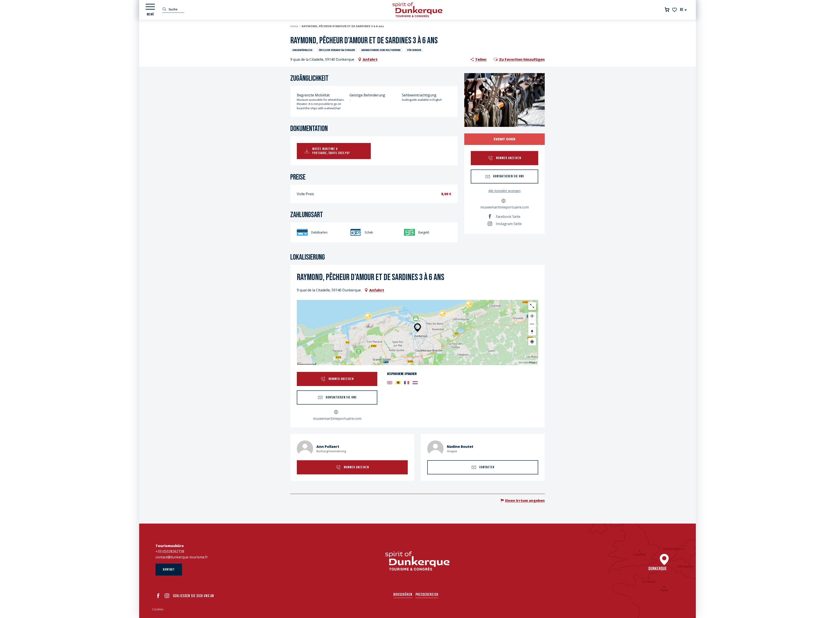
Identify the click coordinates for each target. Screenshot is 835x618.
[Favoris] (675, 10)
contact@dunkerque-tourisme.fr (181, 557)
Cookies (158, 609)
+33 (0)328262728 (169, 551)
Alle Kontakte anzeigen (504, 191)
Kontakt (169, 570)
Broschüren (402, 594)
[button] (683, 10)
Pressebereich (427, 594)
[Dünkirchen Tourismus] (417, 10)
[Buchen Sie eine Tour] (667, 9)
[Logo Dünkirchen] (417, 561)
